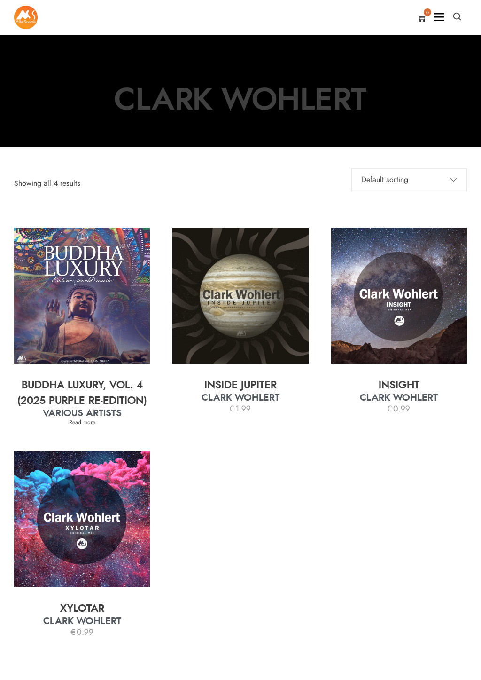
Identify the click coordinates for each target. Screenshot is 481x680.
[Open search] (457, 16)
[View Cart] (423, 19)
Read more (82, 422)
